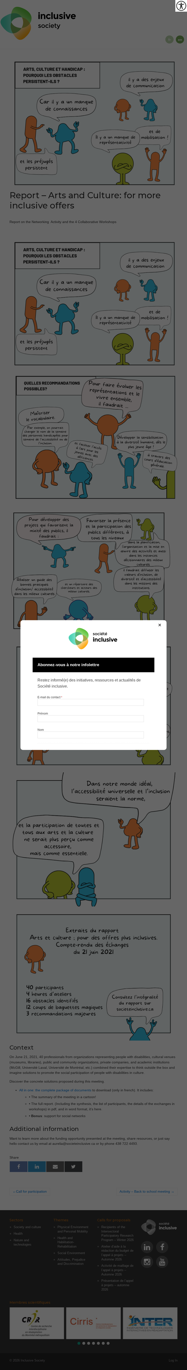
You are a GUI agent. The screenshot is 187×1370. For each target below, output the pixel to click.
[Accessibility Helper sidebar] (181, 6)
